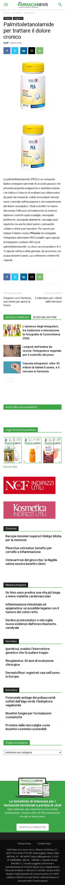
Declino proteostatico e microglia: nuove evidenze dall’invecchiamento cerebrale (31, 624)
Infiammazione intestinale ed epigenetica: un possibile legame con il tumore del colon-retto (32, 608)
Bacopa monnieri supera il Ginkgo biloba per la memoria (33, 538)
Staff (5, 42)
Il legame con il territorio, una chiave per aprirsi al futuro (17, 301)
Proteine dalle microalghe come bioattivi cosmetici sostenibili (28, 727)
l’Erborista (11, 528)
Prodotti (17, 12)
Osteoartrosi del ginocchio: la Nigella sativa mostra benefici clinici (31, 562)
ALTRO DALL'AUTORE (45, 317)
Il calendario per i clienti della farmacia (48, 299)
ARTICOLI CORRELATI (17, 317)
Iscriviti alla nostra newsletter (21, 407)
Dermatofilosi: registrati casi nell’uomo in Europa (33, 674)
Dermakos (11, 641)
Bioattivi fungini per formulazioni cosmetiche (28, 715)
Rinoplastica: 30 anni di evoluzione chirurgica (30, 662)
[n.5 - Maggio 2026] (52, 451)
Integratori (29, 12)
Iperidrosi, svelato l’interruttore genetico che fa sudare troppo (28, 650)
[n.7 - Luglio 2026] (12, 451)
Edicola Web (10, 466)
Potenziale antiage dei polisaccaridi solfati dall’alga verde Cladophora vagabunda (30, 701)
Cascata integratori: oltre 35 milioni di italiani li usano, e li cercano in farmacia (41, 367)
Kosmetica (11, 690)
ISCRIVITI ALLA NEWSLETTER (32, 827)
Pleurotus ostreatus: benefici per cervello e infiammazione (29, 550)
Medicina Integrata (16, 585)
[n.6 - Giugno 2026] (32, 451)
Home (6, 12)
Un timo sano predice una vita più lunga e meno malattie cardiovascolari (33, 594)
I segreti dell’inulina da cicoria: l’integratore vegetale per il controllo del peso (42, 350)
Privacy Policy (24, 843)
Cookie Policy (44, 843)
